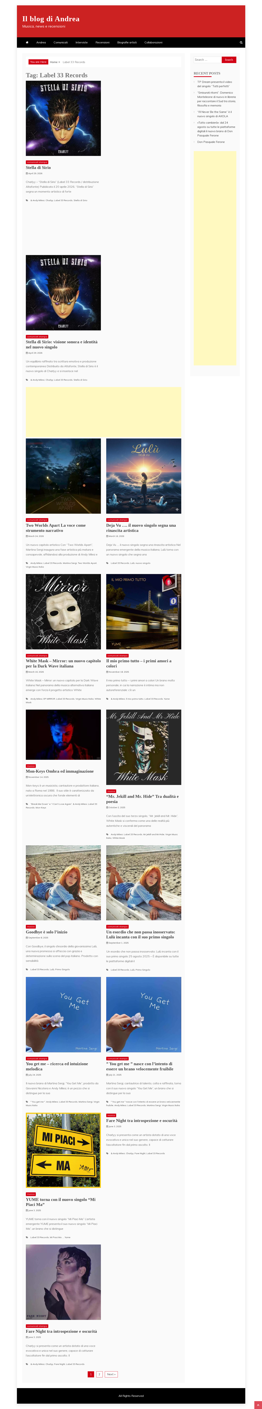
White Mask (118, 838)
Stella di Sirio (38, 167)
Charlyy (49, 200)
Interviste (82, 42)
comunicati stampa (37, 162)
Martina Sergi (70, 563)
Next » (111, 1374)
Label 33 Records (63, 200)
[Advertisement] (103, 412)
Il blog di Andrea (51, 19)
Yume (167, 698)
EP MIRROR (49, 698)
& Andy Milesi (37, 200)
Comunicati (61, 42)
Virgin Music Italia (35, 566)
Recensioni (102, 42)
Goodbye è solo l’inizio (46, 932)
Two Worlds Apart (87, 563)
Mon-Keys (41, 807)
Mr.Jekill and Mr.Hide (153, 834)
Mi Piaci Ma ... (57, 1237)
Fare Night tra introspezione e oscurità (141, 1120)
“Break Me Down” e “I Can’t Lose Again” (51, 804)
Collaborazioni (153, 42)
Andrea (41, 42)
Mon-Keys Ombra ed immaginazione (60, 771)
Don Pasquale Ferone (211, 142)
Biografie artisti (127, 42)
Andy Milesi (36, 563)
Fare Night (140, 1153)
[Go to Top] (258, 1405)
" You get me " (37, 1101)
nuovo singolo (143, 563)
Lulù (132, 563)
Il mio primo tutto (134, 698)
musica (31, 766)
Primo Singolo (62, 969)
